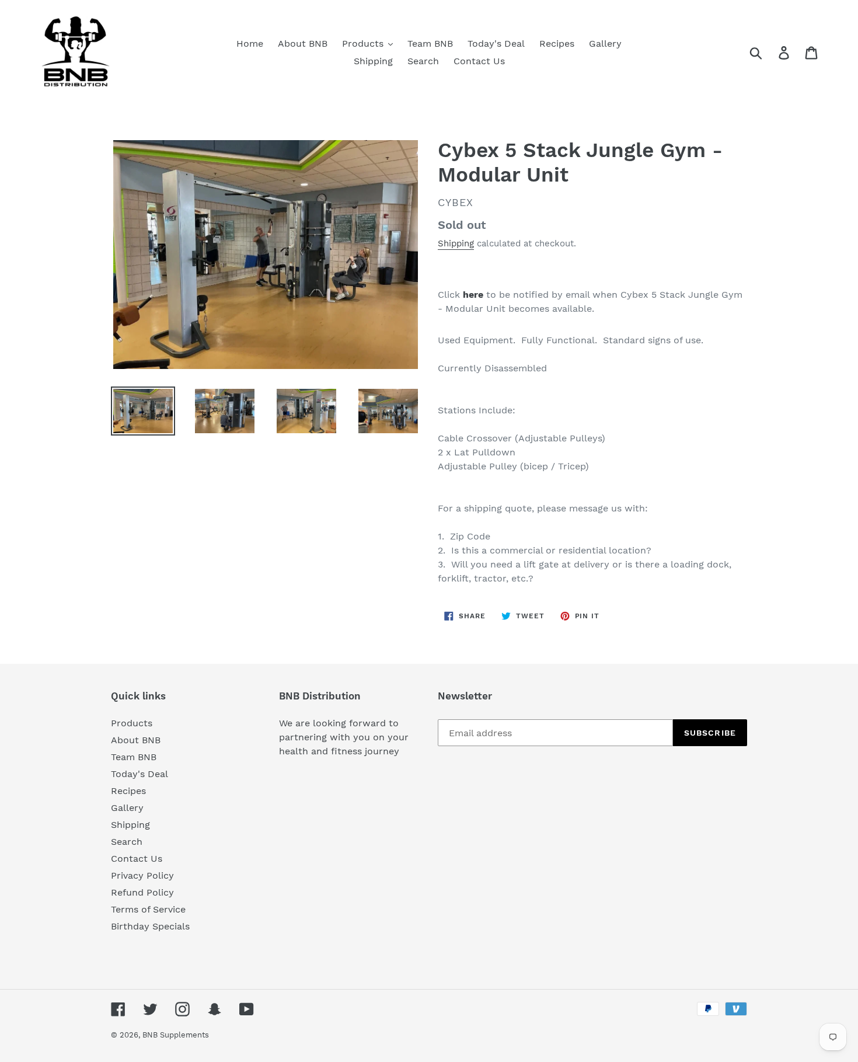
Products (131, 723)
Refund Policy (142, 892)
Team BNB (133, 756)
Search (126, 841)
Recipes (128, 790)
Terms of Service (148, 909)
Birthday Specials (150, 926)
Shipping (456, 243)
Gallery (127, 807)
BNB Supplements (175, 1034)
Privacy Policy (142, 875)
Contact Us (136, 858)
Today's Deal (139, 773)
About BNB (136, 740)
